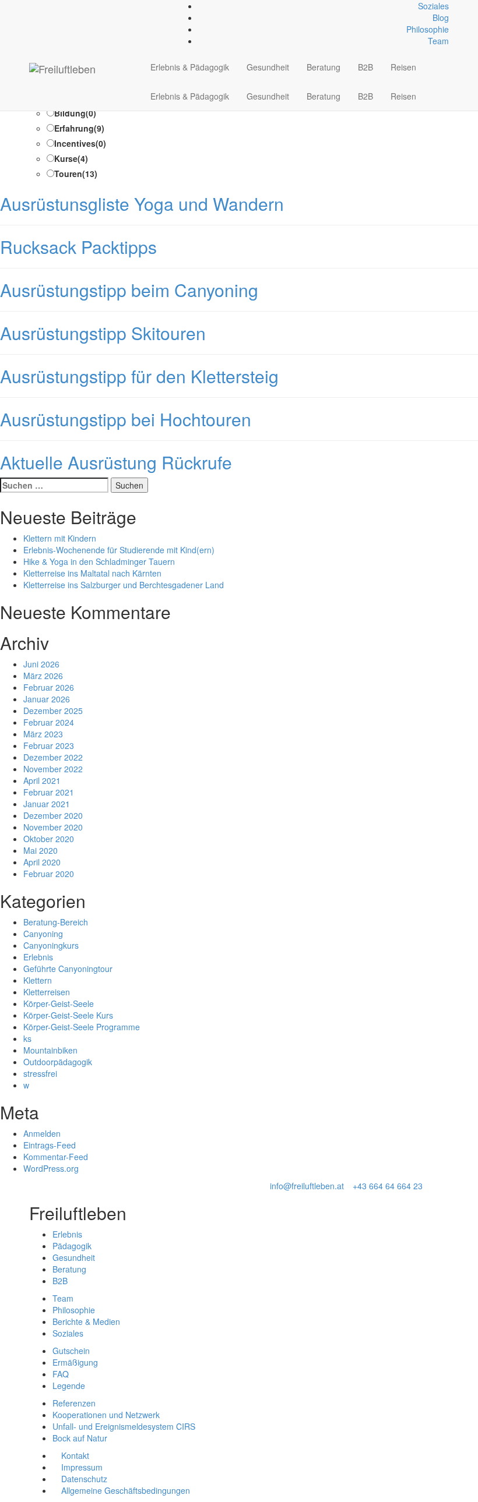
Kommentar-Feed (55, 1156)
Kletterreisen (46, 992)
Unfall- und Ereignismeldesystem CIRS (123, 1426)
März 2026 (43, 675)
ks (27, 1038)
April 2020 (42, 862)
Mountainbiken (50, 1050)
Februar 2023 (48, 745)
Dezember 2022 (53, 757)
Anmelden (42, 1133)
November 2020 (53, 827)
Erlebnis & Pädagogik (189, 67)
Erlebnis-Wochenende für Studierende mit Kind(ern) (119, 550)
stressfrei (40, 1073)
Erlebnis (38, 957)
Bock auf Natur (79, 1438)
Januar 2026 (46, 699)
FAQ (60, 1374)
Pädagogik (72, 1246)
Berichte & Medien (86, 1321)
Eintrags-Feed (49, 1145)
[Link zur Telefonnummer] (39, 6)
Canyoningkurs (51, 945)
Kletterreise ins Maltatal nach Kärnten (92, 573)
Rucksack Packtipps (78, 246)
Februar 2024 (48, 722)
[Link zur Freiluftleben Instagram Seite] (45, 6)
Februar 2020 (48, 873)
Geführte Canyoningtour (68, 968)
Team (438, 41)
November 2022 (53, 769)
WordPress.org (51, 1168)
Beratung (323, 67)
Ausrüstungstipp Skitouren (103, 332)
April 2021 (42, 780)
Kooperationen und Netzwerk (106, 1414)
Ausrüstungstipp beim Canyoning (129, 289)
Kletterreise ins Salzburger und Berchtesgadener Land (123, 585)
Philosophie (427, 29)
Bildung (75, 113)
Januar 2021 (46, 804)
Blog (441, 17)
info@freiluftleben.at (307, 1186)
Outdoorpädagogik (57, 1062)
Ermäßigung (75, 1362)
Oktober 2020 (48, 838)
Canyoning (43, 933)
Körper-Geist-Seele (58, 1003)
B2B (365, 67)
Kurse (71, 158)
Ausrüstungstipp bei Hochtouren (125, 419)
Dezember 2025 (53, 710)
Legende (68, 1385)
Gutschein (71, 1350)
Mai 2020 (40, 850)
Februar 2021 (48, 792)
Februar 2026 (48, 687)
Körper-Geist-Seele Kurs (68, 1015)
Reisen (403, 67)
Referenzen (74, 1403)
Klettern (37, 980)
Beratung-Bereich (55, 922)
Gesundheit (268, 67)
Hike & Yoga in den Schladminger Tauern (99, 561)
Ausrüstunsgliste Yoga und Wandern (142, 203)
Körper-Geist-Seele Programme (81, 1027)
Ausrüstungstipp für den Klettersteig (139, 375)
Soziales (433, 6)
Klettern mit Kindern (59, 538)
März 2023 (43, 734)
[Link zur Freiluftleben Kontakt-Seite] (32, 6)
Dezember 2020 (53, 815)
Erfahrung (79, 128)
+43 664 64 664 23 (388, 1186)
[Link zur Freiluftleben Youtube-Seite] (51, 6)
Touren (75, 173)
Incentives (80, 143)
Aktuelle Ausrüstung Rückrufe (116, 462)
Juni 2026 (41, 664)
